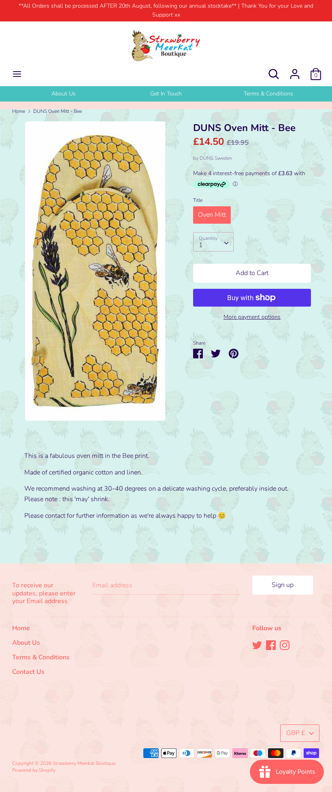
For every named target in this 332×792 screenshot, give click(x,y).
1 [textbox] (201, 245)
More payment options (252, 317)
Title (197, 200)
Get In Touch (166, 93)
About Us (63, 93)
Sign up (283, 584)
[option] (63, 94)
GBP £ (295, 732)
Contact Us (28, 671)
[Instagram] (284, 644)
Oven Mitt (212, 214)
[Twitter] (257, 644)
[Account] (295, 70)
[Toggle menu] (17, 74)
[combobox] (213, 242)
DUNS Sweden (216, 158)
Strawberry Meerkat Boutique (84, 763)
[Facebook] (271, 644)
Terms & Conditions (268, 93)
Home (21, 628)
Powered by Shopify (33, 770)
